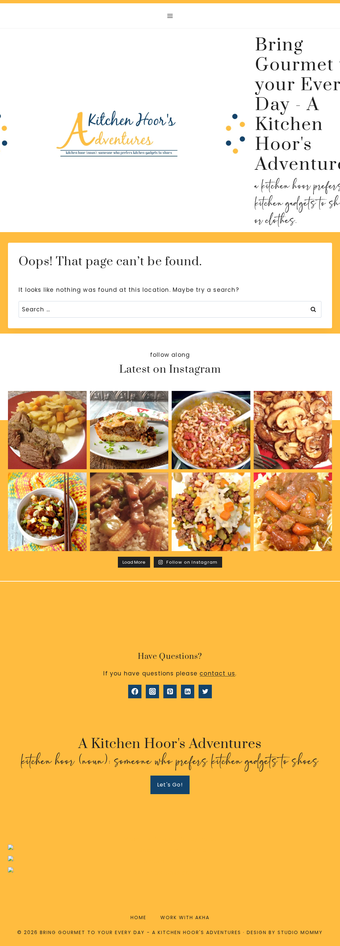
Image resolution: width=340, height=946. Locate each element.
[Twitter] (205, 691)
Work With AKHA (185, 917)
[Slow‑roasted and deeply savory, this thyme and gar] (47, 430)
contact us (217, 673)
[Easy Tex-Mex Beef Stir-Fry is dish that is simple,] (47, 512)
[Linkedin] (188, 691)
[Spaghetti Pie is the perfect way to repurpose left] (129, 430)
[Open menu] (170, 16)
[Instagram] (152, 691)
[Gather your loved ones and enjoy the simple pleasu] (293, 430)
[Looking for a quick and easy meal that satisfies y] (211, 430)
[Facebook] (135, 691)
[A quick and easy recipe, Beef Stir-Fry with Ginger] (129, 512)
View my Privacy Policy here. (170, 839)
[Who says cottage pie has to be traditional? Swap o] (211, 512)
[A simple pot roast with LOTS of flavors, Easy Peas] (293, 512)
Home (138, 917)
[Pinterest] (170, 691)
